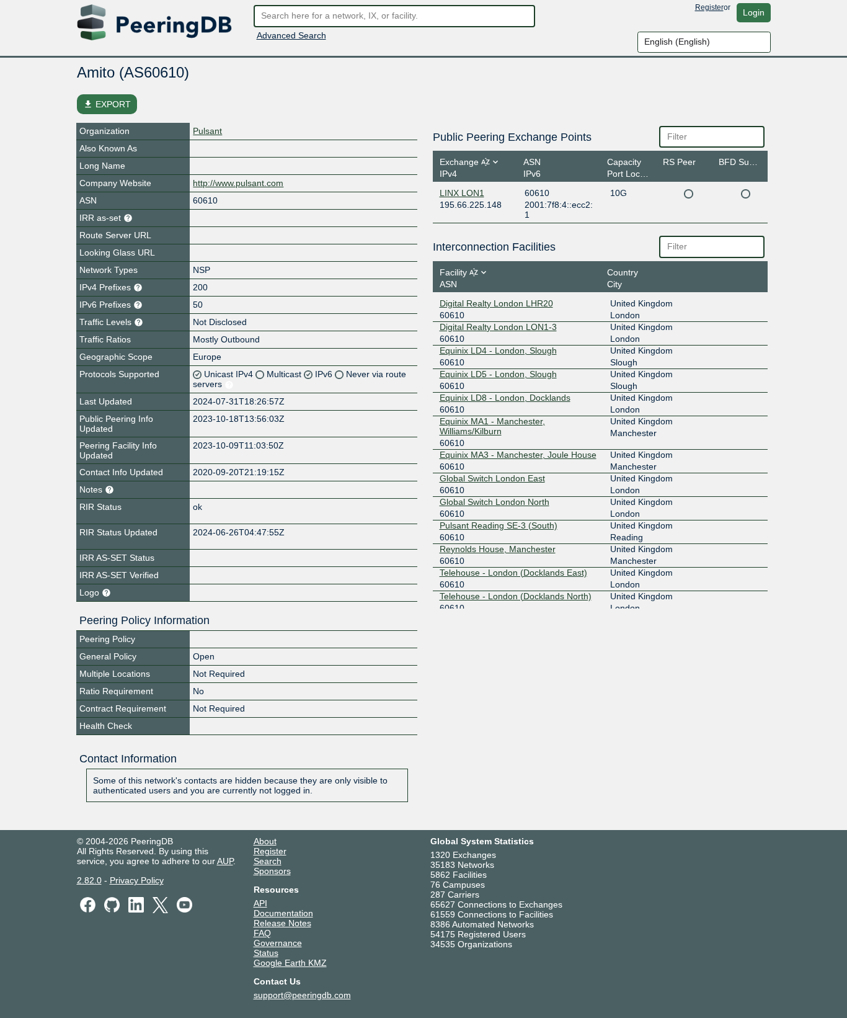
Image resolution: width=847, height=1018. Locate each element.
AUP (225, 861)
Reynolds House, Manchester (498, 549)
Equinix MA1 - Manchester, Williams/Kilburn (492, 426)
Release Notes (282, 923)
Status (266, 953)
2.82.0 (89, 880)
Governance (278, 943)
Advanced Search (291, 35)
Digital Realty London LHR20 (496, 303)
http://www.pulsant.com (238, 183)
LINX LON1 (462, 193)
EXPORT (107, 104)
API (260, 903)
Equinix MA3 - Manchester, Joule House (518, 455)
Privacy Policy (137, 880)
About (265, 841)
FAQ (262, 933)
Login (754, 12)
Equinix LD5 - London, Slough (498, 374)
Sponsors (272, 871)
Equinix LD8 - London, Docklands (505, 398)
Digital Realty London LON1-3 (498, 327)
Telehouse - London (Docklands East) (513, 573)
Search (268, 861)
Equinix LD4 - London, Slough (498, 350)
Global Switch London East (492, 478)
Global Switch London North (494, 502)
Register (709, 7)
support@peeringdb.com (302, 995)
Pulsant (207, 131)
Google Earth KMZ (290, 963)
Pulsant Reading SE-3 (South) (498, 525)
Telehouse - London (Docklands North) (516, 596)
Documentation (283, 913)
